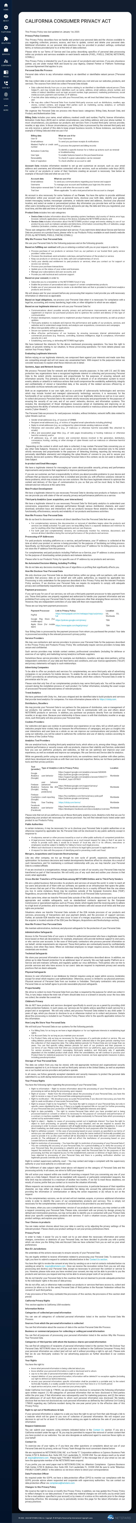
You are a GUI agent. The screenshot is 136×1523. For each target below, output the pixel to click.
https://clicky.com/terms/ (70, 802)
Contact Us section (98, 1259)
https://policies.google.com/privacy (71, 620)
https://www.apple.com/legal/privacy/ (72, 625)
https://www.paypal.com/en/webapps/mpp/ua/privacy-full (79, 614)
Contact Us (99, 1430)
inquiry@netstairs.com (55, 1266)
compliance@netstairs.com (62, 1483)
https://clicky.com (108, 699)
